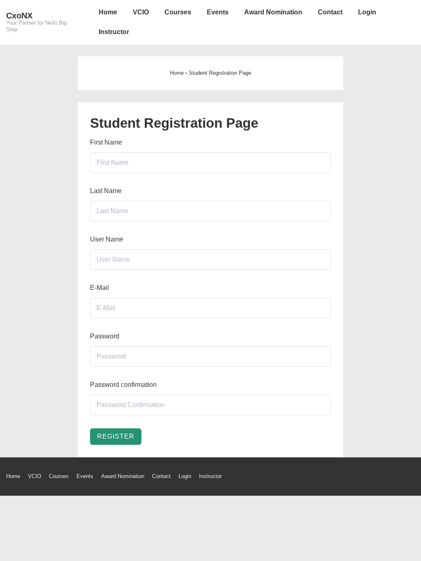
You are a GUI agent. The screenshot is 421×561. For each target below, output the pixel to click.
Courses (177, 12)
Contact (330, 12)
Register (115, 436)
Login (367, 12)
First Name (106, 142)
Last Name (106, 190)
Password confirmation (123, 384)
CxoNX (19, 15)
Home (108, 12)
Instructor (114, 31)
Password (104, 336)
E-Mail (99, 287)
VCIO (141, 12)
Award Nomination (273, 12)
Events (218, 12)
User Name (106, 239)
